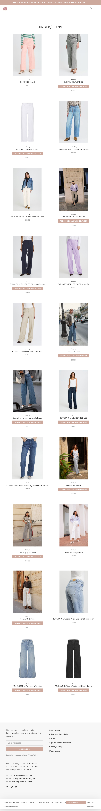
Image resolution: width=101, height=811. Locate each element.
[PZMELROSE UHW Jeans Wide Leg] (27, 659)
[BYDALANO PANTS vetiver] (73, 190)
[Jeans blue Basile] (73, 458)
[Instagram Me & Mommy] (12, 787)
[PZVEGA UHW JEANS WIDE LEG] (73, 391)
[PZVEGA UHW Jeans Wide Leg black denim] (73, 659)
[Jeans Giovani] (73, 324)
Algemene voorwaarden (60, 742)
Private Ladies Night (58, 734)
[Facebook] (7, 787)
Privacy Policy (55, 747)
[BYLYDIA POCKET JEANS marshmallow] (27, 190)
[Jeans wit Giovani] (27, 592)
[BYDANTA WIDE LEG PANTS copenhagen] (27, 257)
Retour (52, 738)
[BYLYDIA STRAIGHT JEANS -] (27, 122)
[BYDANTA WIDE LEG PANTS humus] (27, 324)
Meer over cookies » (90, 804)
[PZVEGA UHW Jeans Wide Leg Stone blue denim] (27, 458)
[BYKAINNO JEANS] (27, 55)
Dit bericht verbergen (73, 802)
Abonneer (24, 749)
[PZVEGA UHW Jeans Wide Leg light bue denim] (73, 592)
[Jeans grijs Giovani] (27, 525)
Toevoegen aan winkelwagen (73, 86)
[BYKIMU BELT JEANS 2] (73, 55)
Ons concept (55, 730)
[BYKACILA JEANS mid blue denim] (73, 122)
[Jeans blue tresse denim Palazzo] (27, 391)
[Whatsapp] (16, 787)
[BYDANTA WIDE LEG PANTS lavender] (73, 257)
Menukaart (54, 751)
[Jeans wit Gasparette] (73, 525)
